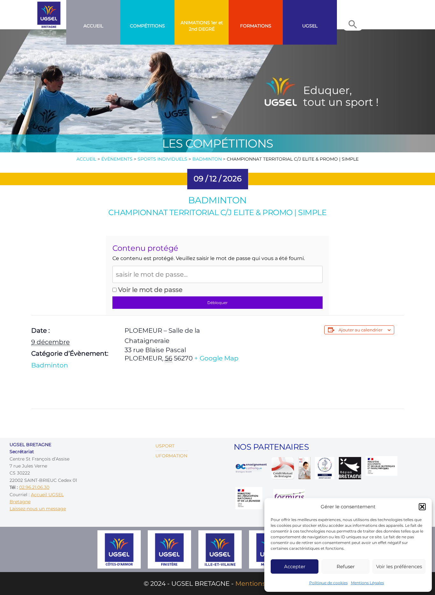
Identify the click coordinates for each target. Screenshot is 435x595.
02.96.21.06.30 (34, 487)
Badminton (207, 159)
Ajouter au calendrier (360, 329)
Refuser (346, 566)
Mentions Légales (367, 582)
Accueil (93, 26)
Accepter (294, 566)
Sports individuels (162, 159)
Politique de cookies (328, 582)
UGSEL (309, 26)
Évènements (116, 159)
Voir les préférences (399, 566)
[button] (422, 507)
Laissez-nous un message (38, 509)
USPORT (165, 446)
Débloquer (217, 302)
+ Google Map (216, 358)
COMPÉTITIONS (147, 26)
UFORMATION (171, 456)
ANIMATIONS (195, 22)
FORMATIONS (255, 26)
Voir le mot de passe (149, 290)
